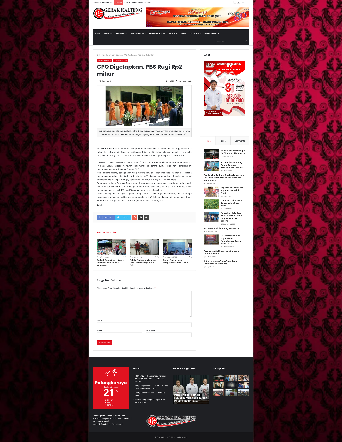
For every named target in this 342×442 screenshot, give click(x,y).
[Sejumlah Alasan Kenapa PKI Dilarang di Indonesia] (211, 154)
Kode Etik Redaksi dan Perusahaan (107, 424)
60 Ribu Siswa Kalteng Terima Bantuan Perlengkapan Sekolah (232, 165)
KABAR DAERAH (137, 33)
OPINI (183, 33)
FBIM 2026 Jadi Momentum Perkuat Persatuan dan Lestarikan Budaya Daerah (150, 379)
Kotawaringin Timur (120, 60)
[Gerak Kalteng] (117, 13)
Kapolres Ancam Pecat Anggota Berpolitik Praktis (232, 190)
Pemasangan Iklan (100, 421)
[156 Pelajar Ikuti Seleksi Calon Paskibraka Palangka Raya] (194, 389)
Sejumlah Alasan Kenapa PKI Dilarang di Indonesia (233, 151)
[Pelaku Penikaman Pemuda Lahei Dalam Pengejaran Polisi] (144, 247)
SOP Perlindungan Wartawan (104, 418)
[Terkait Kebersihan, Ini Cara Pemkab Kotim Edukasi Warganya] (111, 247)
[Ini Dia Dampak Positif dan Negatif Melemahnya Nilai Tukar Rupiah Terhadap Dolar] (218, 385)
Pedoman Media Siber (116, 416)
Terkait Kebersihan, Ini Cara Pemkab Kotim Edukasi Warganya (110, 263)
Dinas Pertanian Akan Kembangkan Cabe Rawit (231, 203)
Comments (240, 141)
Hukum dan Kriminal (114, 55)
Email (100, 330)
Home (101, 55)
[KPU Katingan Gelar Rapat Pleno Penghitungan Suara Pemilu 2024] (211, 239)
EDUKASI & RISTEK (157, 33)
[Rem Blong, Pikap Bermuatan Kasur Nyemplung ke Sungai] (231, 392)
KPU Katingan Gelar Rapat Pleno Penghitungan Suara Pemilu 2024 (231, 239)
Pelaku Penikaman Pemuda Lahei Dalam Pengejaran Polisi (143, 263)
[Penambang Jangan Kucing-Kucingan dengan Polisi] (243, 392)
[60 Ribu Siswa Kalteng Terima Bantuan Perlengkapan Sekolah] (211, 166)
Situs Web (150, 330)
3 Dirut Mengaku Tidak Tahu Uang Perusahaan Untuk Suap (220, 262)
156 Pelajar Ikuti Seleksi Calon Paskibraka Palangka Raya (191, 398)
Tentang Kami (99, 416)
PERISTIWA (121, 33)
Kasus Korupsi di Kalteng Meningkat (221, 228)
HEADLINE (108, 33)
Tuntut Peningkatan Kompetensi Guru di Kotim (175, 261)
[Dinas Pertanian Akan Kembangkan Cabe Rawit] (211, 204)
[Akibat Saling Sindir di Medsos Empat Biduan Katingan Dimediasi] (243, 378)
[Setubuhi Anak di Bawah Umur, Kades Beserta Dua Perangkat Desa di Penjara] (231, 378)
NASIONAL (173, 33)
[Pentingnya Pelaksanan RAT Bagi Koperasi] (243, 385)
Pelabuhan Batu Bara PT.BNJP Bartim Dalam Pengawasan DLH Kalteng (231, 217)
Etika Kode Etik (124, 418)
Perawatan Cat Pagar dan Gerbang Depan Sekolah (221, 252)
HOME (97, 33)
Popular (207, 141)
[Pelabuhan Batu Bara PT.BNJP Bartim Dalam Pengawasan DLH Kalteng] (211, 217)
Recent (223, 141)
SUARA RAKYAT (210, 33)
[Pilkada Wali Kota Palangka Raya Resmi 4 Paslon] (218, 392)
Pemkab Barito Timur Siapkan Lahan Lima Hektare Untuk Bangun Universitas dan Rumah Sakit (224, 178)
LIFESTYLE (194, 33)
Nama (100, 320)
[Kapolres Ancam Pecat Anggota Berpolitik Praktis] (211, 192)
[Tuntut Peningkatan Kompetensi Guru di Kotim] (177, 247)
